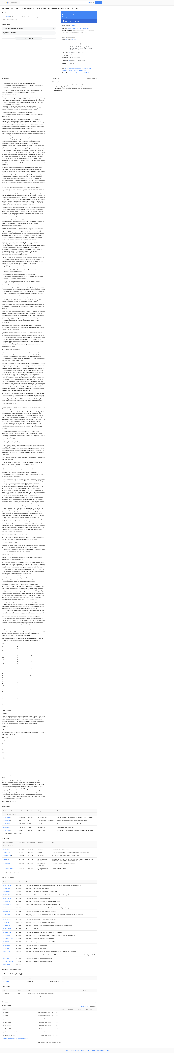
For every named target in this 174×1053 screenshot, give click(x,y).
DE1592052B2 (6, 935)
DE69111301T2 (7, 898)
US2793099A (6, 830)
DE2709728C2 (6, 955)
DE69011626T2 (7, 929)
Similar (77, 21)
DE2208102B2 (6, 895)
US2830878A (6, 824)
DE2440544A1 (6, 911)
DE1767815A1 (6, 942)
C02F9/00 (7, 16)
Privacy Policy (100, 1050)
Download (85, 1006)
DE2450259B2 (6, 888)
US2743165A (6, 827)
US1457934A (6, 817)
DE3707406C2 (6, 964)
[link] (20, 17)
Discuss (90, 72)
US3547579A (6, 849)
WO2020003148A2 (8, 868)
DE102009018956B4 (8, 938)
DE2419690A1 (6, 901)
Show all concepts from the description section (15, 1038)
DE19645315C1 (7, 919)
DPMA (86, 72)
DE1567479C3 (6, 948)
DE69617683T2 (7, 885)
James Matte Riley (84, 28)
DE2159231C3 (6, 908)
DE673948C (6, 958)
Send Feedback (75, 1050)
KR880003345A (7, 855)
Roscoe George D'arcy (73, 28)
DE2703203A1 (6, 914)
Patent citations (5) (70, 68)
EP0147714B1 (6, 922)
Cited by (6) (78, 68)
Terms (93, 1050)
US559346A (6, 981)
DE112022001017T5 (8, 925)
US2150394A (6, 820)
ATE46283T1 (6, 859)
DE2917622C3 (6, 951)
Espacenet (72, 72)
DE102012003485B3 (8, 961)
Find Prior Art (67, 21)
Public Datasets (85, 1050)
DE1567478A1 (6, 945)
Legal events (85, 68)
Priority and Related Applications (77, 70)
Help (108, 1050)
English (73, 25)
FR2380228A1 (7, 852)
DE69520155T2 (7, 904)
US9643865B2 (6, 863)
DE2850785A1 (6, 891)
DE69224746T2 (7, 932)
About (66, 1050)
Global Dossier (80, 72)
